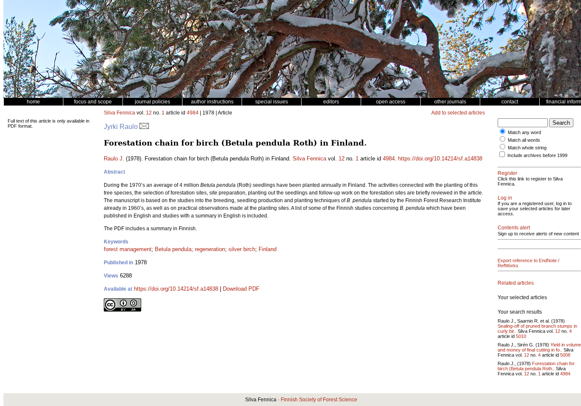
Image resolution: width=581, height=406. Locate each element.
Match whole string (527, 147)
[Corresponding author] (144, 126)
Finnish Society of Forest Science (319, 400)
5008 (565, 354)
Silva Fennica (119, 113)
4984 (193, 113)
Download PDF (241, 289)
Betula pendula (173, 249)
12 (149, 113)
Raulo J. (114, 158)
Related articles (516, 283)
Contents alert (514, 228)
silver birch (241, 249)
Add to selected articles (458, 113)
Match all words (524, 140)
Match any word (524, 132)
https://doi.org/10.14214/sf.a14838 (440, 158)
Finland (267, 249)
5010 (521, 336)
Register (507, 173)
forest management (127, 249)
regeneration (210, 249)
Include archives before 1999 (537, 155)
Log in (505, 198)
